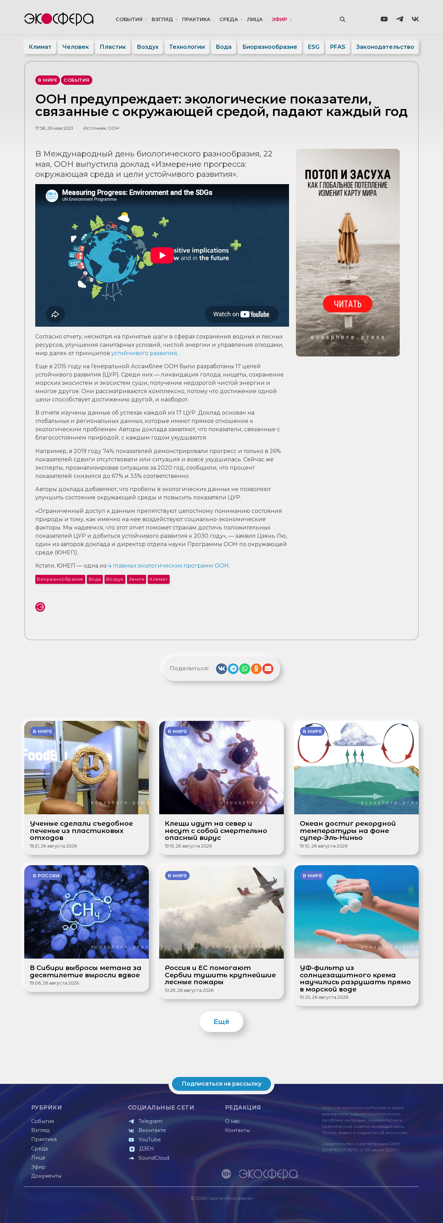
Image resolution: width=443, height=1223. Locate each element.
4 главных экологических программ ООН (168, 565)
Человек (75, 47)
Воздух (148, 47)
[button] (221, 668)
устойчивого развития (144, 353)
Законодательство (385, 47)
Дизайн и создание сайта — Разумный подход (376, 1211)
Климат (40, 47)
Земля (137, 579)
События (129, 19)
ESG (313, 47)
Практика (196, 19)
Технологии (187, 47)
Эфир (279, 19)
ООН (113, 128)
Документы (46, 1176)
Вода (224, 47)
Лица (255, 19)
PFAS (337, 47)
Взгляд (162, 19)
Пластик (113, 47)
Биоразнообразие (269, 47)
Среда (228, 19)
